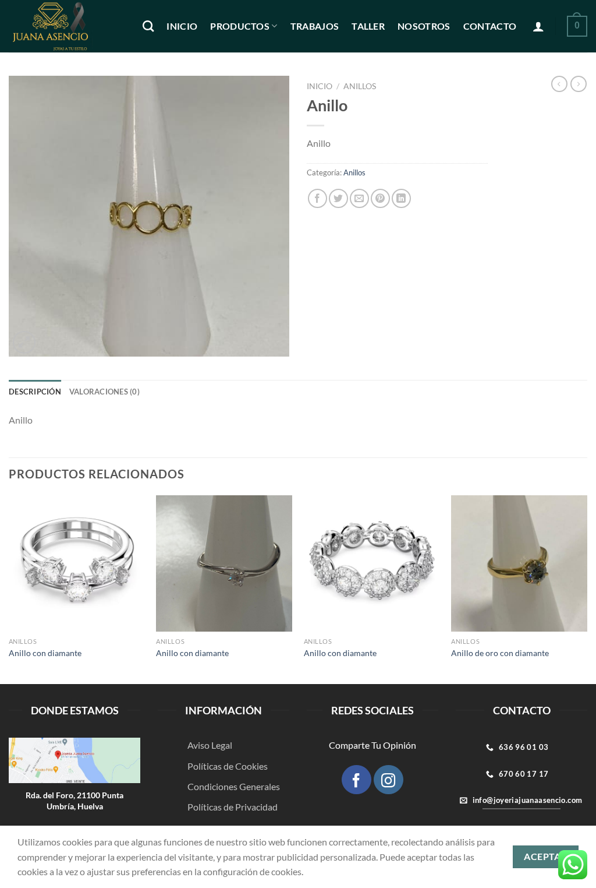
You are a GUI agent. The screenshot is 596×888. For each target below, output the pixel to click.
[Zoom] (24, 342)
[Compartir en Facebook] (317, 198)
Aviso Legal (209, 744)
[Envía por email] (359, 198)
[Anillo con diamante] (77, 563)
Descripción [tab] (35, 391)
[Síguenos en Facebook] (356, 779)
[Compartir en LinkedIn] (401, 198)
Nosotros (424, 25)
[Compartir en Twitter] (338, 198)
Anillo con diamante (45, 653)
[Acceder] (538, 26)
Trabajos (314, 25)
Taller (368, 25)
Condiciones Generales (233, 786)
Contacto (490, 25)
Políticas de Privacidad (232, 806)
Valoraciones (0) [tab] (104, 391)
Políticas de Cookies (227, 765)
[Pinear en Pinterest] (380, 198)
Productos (239, 25)
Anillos (359, 86)
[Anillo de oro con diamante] (519, 563)
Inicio (181, 25)
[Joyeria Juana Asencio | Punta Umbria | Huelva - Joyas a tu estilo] (67, 26)
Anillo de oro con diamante (500, 653)
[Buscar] (148, 25)
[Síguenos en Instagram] (388, 779)
